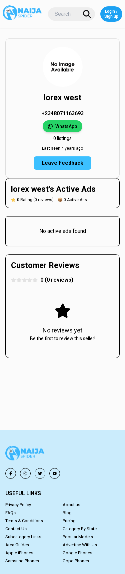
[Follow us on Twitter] (40, 473)
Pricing (69, 520)
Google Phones (77, 552)
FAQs (10, 512)
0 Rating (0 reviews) (35, 199)
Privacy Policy (18, 504)
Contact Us (16, 528)
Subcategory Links (23, 536)
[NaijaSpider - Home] (25, 454)
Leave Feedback (62, 163)
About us (71, 504)
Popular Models (78, 536)
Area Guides (17, 544)
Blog (67, 512)
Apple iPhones (19, 552)
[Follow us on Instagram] (25, 473)
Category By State (80, 528)
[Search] (87, 14)
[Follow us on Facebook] (10, 473)
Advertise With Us (80, 544)
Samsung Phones (22, 560)
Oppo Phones (76, 560)
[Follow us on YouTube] (54, 473)
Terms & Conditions (24, 520)
